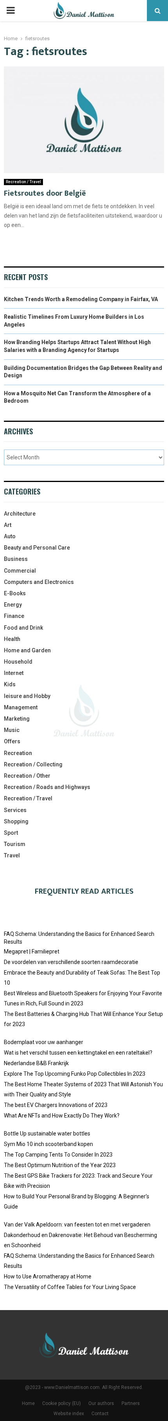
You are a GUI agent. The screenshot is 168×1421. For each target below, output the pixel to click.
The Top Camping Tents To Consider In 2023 (58, 1154)
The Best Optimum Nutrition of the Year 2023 (60, 1165)
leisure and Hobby (27, 696)
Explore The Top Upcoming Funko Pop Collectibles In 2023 (74, 1074)
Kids (10, 684)
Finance (14, 616)
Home (28, 1403)
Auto (10, 536)
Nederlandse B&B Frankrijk (36, 1063)
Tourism (14, 844)
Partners (131, 1403)
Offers (12, 741)
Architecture (20, 514)
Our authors (101, 1403)
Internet (13, 673)
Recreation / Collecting (33, 764)
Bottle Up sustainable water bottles (47, 1133)
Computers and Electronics (39, 582)
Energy (13, 605)
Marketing (17, 719)
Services (15, 810)
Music (12, 730)
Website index (69, 1413)
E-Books (15, 593)
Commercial (20, 571)
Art (7, 525)
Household (18, 662)
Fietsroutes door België (45, 193)
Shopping (16, 821)
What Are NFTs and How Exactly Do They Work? (62, 1115)
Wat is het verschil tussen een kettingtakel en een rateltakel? (78, 1053)
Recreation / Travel (23, 182)
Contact (100, 1413)
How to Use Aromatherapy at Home (47, 1276)
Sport (11, 833)
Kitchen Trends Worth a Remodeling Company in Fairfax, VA (81, 299)
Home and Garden (27, 650)
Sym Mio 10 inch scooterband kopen (48, 1144)
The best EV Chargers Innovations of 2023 (55, 1105)
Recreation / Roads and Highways (47, 787)
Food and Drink (23, 628)
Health (12, 639)
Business (16, 559)
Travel (12, 855)
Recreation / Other (27, 776)
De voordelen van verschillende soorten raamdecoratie (71, 962)
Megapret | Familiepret (31, 951)
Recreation (18, 753)
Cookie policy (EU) (61, 1403)
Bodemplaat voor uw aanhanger (43, 1042)
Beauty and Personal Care (37, 547)
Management (21, 707)
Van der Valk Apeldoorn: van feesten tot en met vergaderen (77, 1224)
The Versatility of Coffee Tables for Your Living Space (70, 1287)
